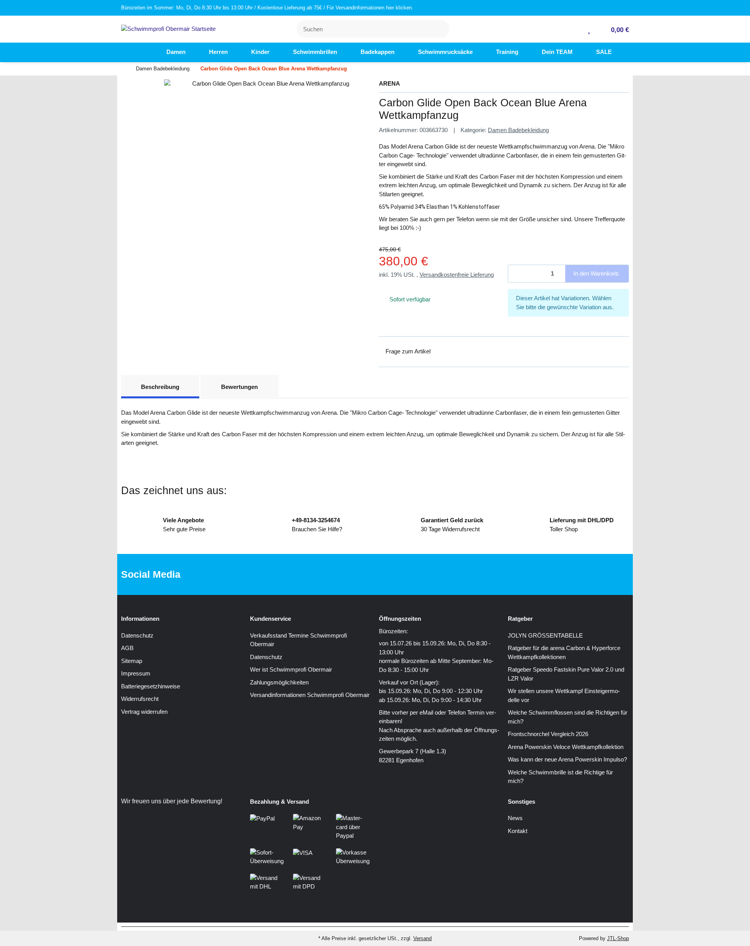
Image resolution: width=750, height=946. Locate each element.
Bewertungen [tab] (239, 386)
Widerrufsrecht (140, 698)
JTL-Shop (618, 938)
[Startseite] (123, 69)
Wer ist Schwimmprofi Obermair (291, 669)
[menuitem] (141, 52)
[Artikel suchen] (438, 29)
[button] (576, 29)
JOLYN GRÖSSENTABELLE (545, 635)
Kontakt (517, 831)
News (515, 818)
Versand (422, 938)
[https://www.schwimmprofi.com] (141, 52)
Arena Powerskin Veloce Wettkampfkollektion (565, 747)
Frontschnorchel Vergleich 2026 (548, 734)
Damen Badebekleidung (518, 130)
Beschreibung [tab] (160, 386)
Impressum (135, 673)
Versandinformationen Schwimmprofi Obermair (310, 695)
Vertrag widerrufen (144, 711)
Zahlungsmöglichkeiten (279, 682)
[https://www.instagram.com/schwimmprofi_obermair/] (385, 574)
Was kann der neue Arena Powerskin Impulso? (567, 759)
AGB (127, 648)
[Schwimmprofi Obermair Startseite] (168, 28)
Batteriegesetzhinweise (150, 686)
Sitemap (131, 661)
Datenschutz (137, 635)
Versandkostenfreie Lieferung (457, 274)
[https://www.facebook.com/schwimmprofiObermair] (360, 574)
